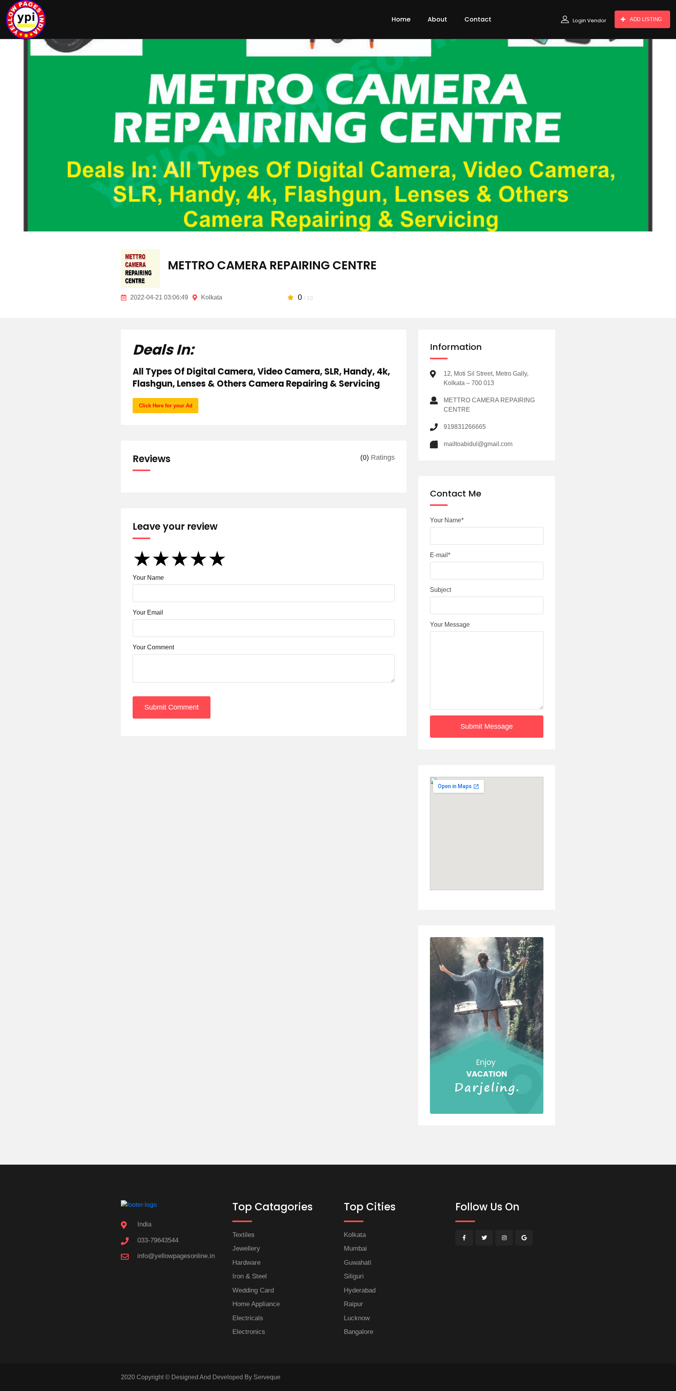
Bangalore (358, 1331)
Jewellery (246, 1248)
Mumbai (355, 1248)
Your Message (450, 624)
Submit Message (486, 726)
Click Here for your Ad (165, 406)
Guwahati (357, 1262)
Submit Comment (171, 707)
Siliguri (354, 1276)
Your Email (148, 612)
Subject (440, 589)
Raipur (353, 1304)
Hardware (246, 1262)
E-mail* (440, 555)
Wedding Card (253, 1290)
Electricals (247, 1318)
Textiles (243, 1235)
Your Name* (447, 520)
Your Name (148, 577)
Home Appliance (256, 1304)
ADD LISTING (646, 19)
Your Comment (153, 647)
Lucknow (357, 1318)
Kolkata (355, 1235)
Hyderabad (360, 1290)
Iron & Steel (249, 1276)
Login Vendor (589, 20)
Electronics (248, 1331)
